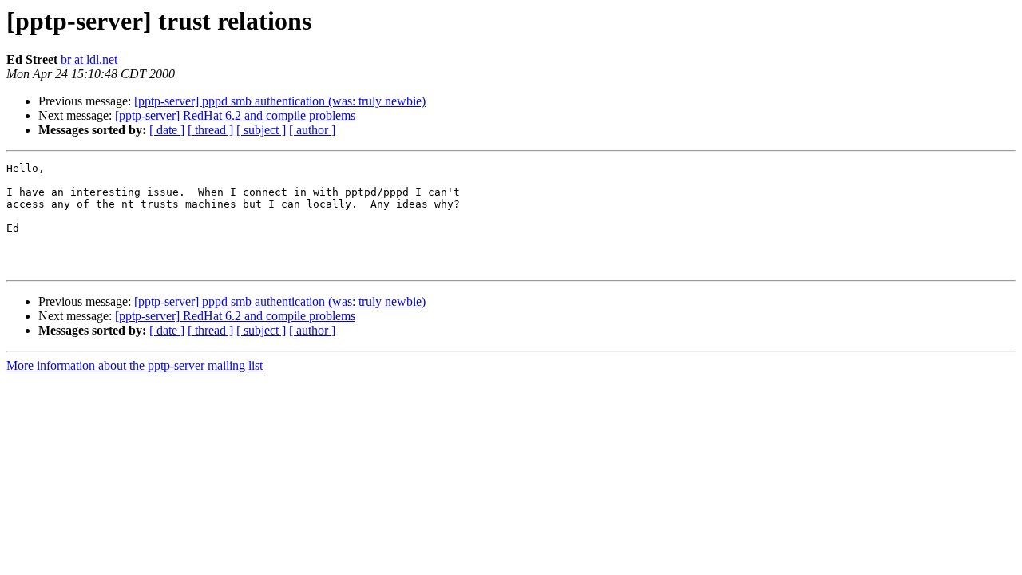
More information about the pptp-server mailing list (134, 365)
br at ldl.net (89, 59)
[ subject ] (261, 130)
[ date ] (166, 130)
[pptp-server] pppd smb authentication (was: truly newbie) (280, 101)
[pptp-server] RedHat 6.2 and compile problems (235, 115)
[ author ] (312, 130)
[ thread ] (210, 130)
